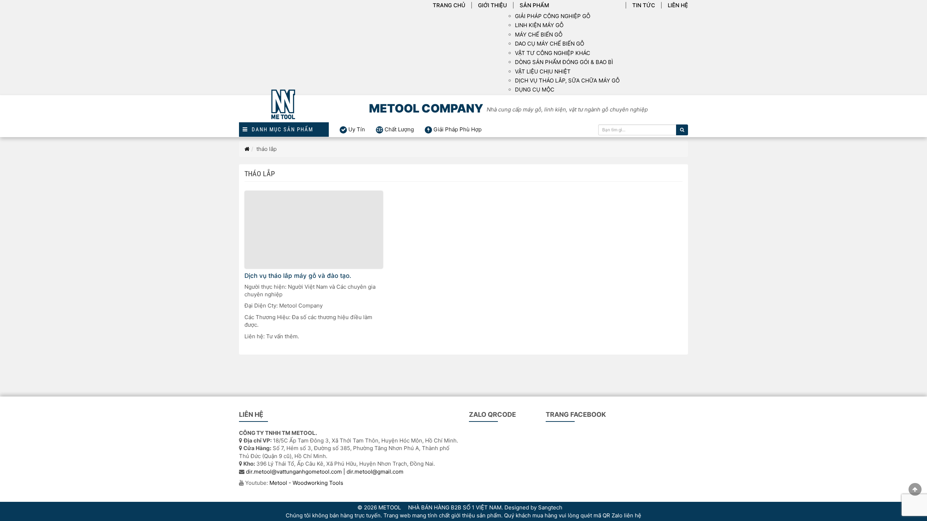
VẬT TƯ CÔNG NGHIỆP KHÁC (552, 53)
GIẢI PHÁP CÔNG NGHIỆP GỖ (552, 16)
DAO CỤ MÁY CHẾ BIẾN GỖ (549, 43)
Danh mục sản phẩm (280, 130)
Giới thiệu (492, 5)
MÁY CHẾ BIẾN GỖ (538, 34)
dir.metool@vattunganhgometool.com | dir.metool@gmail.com (324, 471)
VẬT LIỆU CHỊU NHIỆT (543, 71)
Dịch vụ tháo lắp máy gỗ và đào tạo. (297, 275)
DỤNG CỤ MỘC (534, 89)
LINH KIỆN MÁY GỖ (539, 25)
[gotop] (915, 489)
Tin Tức (643, 5)
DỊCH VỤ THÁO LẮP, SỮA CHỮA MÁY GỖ (567, 80)
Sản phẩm (534, 5)
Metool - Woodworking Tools (306, 482)
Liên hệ (678, 5)
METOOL (389, 507)
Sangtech (550, 507)
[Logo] (284, 108)
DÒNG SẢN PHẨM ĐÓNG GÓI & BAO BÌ (564, 62)
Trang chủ (449, 5)
